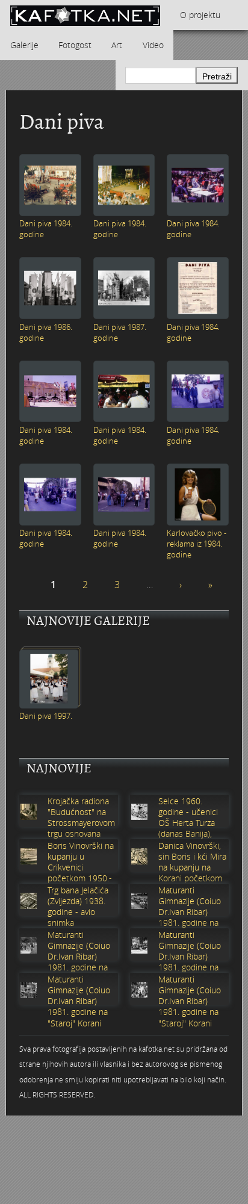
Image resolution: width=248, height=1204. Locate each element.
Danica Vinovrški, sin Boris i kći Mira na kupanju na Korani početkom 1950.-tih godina (192, 867)
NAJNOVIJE (58, 768)
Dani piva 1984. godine (45, 229)
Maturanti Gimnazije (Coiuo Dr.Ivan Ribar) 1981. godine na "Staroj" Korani (189, 912)
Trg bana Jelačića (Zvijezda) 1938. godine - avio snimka (78, 907)
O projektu (200, 14)
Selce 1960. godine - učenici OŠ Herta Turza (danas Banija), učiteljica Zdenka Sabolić (189, 828)
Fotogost (74, 45)
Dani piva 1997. (45, 715)
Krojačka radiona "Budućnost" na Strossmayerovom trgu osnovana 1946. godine (81, 823)
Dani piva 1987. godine (119, 332)
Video (153, 45)
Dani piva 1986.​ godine (45, 332)
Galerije (24, 45)
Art (116, 45)
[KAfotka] (85, 15)
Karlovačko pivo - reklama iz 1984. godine (196, 543)
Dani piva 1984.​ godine (193, 229)
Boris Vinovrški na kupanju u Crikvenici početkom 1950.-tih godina (81, 867)
